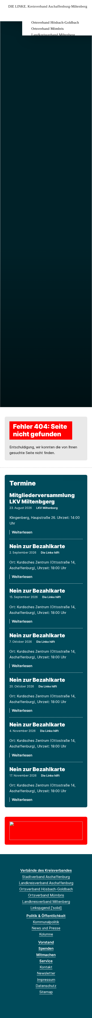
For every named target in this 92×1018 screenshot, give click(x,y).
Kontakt (46, 967)
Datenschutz (46, 985)
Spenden (46, 948)
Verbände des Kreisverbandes (46, 870)
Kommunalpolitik (46, 922)
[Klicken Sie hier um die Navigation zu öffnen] (85, 14)
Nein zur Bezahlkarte (37, 546)
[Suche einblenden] (72, 14)
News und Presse (46, 928)
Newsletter (46, 973)
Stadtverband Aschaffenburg (46, 876)
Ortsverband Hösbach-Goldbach (55, 22)
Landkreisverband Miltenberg (53, 35)
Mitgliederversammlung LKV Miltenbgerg (42, 498)
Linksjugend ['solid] (46, 907)
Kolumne (46, 934)
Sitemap (46, 992)
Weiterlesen (22, 532)
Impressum (46, 979)
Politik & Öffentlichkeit (46, 915)
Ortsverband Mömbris (47, 29)
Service (46, 961)
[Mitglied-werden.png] (46, 830)
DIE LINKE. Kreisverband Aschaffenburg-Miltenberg (47, 6)
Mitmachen (46, 954)
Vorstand (46, 942)
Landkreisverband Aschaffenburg (46, 883)
